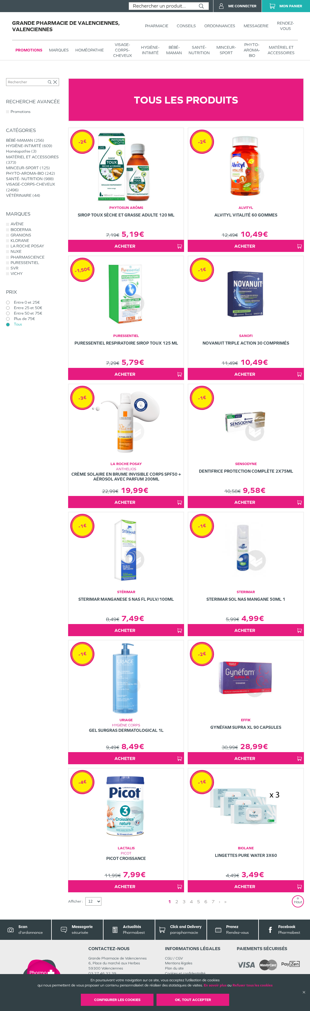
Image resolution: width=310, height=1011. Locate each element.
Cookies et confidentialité (185, 973)
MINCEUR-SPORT (226, 50)
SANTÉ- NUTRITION (199, 50)
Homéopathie (89, 50)
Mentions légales (178, 963)
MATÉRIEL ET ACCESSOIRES (281, 50)
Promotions (28, 50)
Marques (59, 50)
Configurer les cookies (117, 1000)
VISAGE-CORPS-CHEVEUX (122, 50)
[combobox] (161, 6)
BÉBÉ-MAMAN (174, 50)
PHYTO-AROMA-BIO (252, 50)
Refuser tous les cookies (252, 985)
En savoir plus (215, 985)
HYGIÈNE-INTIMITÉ (150, 50)
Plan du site (174, 968)
